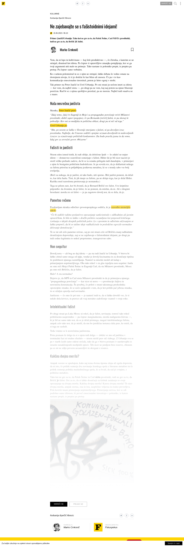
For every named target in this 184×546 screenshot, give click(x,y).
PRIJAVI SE (78, 504)
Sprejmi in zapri (174, 543)
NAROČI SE (166, 3)
